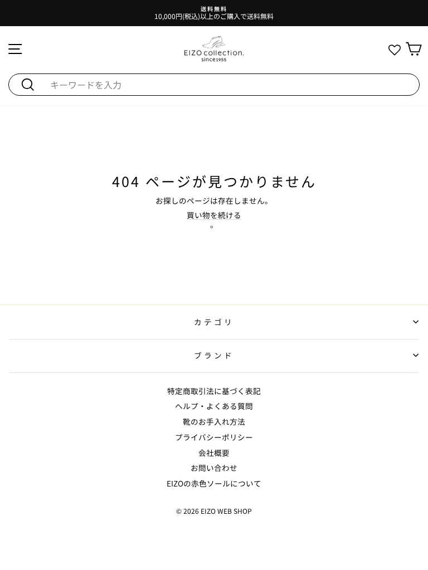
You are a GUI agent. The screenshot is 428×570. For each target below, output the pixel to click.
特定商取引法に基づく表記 (214, 390)
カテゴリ (214, 321)
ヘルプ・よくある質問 (214, 405)
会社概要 (214, 452)
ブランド (214, 355)
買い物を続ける (214, 215)
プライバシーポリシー (214, 437)
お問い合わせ (214, 467)
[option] (214, 13)
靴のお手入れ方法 (214, 421)
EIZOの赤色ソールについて (214, 483)
